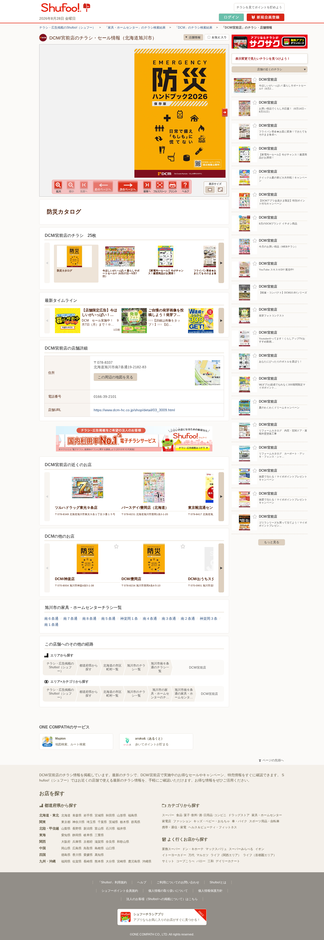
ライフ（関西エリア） (226, 855)
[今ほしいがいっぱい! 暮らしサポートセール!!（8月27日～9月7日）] (122, 256)
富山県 (99, 828)
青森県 (77, 815)
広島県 (77, 848)
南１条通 (51, 625)
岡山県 (65, 848)
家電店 (166, 821)
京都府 (88, 841)
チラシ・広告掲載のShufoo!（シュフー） (67, 27)
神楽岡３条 (208, 618)
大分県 (110, 861)
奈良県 (110, 841)
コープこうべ (185, 861)
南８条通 (89, 618)
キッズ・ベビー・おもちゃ (211, 821)
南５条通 (108, 618)
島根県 (99, 848)
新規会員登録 (266, 17)
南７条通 (70, 618)
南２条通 (188, 618)
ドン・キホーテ (193, 849)
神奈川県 (78, 822)
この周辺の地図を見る (115, 377)
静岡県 (77, 835)
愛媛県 (88, 855)
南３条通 (169, 618)
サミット (168, 861)
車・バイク (239, 821)
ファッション (182, 821)
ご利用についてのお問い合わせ (178, 882)
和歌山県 (123, 841)
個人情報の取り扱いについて (168, 890)
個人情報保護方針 (210, 890)
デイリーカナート (228, 861)
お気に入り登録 (116, 546)
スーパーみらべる (241, 849)
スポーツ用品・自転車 (264, 821)
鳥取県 (88, 848)
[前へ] (47, 263)
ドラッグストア (239, 815)
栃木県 (124, 822)
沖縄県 (146, 861)
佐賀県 (77, 861)
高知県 (99, 855)
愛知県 (65, 835)
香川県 (77, 855)
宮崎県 (121, 861)
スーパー (168, 815)
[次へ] (221, 263)
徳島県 (65, 855)
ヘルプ (141, 882)
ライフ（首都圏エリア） (259, 855)
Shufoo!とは (218, 882)
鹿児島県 (134, 861)
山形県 (121, 815)
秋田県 (110, 815)
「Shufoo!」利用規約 (112, 882)
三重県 (99, 835)
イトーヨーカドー (174, 855)
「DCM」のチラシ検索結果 (193, 27)
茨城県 (113, 822)
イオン (259, 849)
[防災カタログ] (76, 256)
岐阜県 (88, 835)
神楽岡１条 (129, 618)
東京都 (65, 822)
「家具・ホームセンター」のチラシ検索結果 (135, 27)
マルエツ (202, 855)
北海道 (65, 815)
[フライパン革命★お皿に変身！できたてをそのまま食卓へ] (213, 256)
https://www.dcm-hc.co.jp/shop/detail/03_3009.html (134, 410)
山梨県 (65, 828)
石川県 (110, 828)
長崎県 (88, 861)
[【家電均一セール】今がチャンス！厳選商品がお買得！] (167, 256)
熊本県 (99, 861)
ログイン (231, 17)
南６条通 (51, 618)
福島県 (132, 815)
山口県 (110, 848)
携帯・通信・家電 (174, 827)
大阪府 (65, 841)
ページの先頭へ (271, 760)
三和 (211, 861)
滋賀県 (99, 841)
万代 (191, 855)
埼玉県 (91, 822)
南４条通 (150, 618)
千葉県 (102, 822)
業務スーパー (171, 849)
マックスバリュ (216, 849)
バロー (201, 861)
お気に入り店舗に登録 (217, 37)
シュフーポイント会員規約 (120, 890)
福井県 (121, 828)
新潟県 (88, 828)
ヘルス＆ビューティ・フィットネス (212, 827)
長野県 (77, 828)
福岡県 (65, 861)
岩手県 (88, 815)
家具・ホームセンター (267, 815)
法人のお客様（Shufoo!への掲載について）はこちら (162, 899)
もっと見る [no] (271, 542)
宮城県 (99, 815)
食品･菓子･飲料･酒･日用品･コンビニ (201, 815)
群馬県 (135, 822)
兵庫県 (77, 841)
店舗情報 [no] (193, 37)
